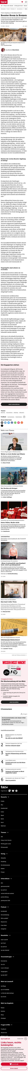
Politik (2, 801)
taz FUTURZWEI (5, 989)
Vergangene (4, 971)
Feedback (3, 1029)
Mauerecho (4, 922)
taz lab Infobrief (5, 950)
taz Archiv (3, 996)
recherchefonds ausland (7, 893)
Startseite (3, 8)
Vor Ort (3, 964)
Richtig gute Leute (6, 843)
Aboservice (4, 1032)
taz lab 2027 (4, 975)
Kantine (3, 1011)
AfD (2, 836)
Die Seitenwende (5, 865)
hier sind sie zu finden (7, 724)
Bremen (13, 8)
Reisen (2, 1007)
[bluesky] (13, 791)
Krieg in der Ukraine (6, 840)
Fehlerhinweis (19, 417)
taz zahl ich (4, 890)
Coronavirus (19, 8)
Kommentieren (10, 417)
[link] (2, 6)
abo (2, 883)
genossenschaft (5, 886)
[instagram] (16, 791)
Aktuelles (3, 858)
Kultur (2, 812)
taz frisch (3, 943)
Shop (2, 1014)
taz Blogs (3, 986)
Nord (8, 8)
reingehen (3, 929)
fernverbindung (5, 914)
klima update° (4, 918)
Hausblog (3, 861)
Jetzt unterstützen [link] (14, 404)
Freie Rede (4, 925)
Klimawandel (4, 847)
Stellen (3, 868)
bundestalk (4, 911)
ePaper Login (4, 1036)
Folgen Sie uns (4, 791)
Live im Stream (5, 968)
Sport (2, 815)
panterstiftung (5, 897)
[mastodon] (10, 791)
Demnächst (4, 961)
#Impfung (16, 412)
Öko (2, 805)
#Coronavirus (9, 412)
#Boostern (21, 412)
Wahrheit (3, 826)
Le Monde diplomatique (7, 993)
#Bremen (3, 412)
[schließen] (25, 1038)
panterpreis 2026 (5, 900)
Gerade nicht (20, 1038)
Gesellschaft (4, 808)
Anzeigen (3, 1018)
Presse (3, 872)
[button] (26, 2)
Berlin (2, 819)
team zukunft (4, 939)
